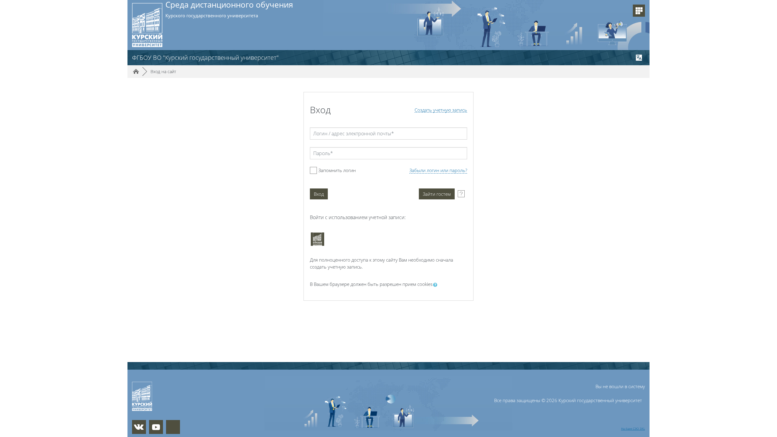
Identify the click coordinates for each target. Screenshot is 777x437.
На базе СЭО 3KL (633, 428)
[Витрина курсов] (639, 11)
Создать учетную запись (441, 110)
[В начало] (171, 396)
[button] (436, 285)
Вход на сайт (163, 71)
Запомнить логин (337, 170)
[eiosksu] (317, 239)
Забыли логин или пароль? (438, 170)
